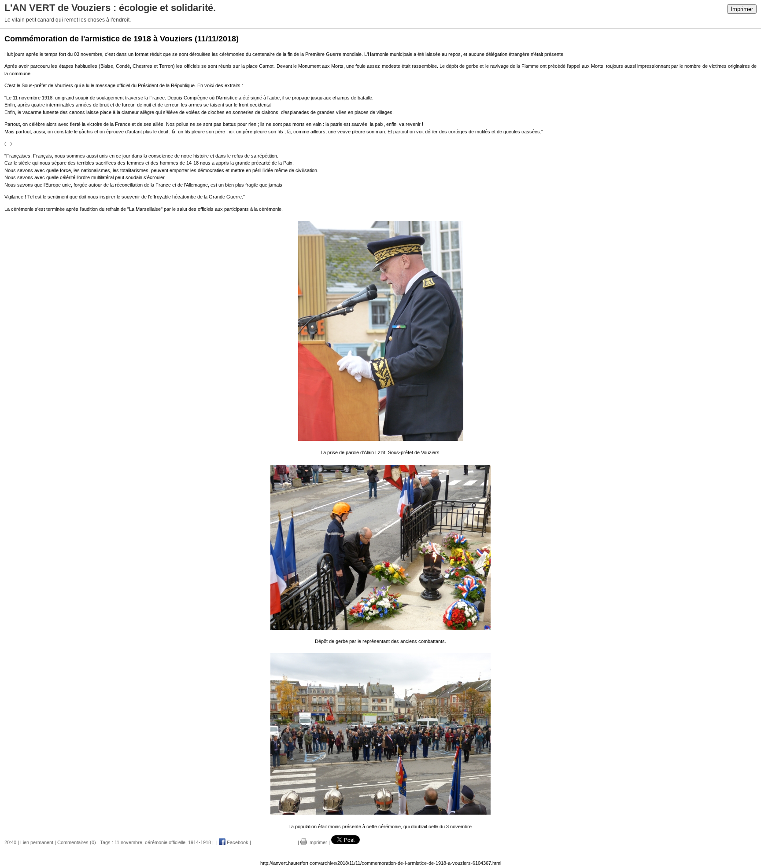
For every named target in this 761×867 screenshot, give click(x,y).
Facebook (236, 842)
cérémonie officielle (165, 842)
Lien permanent (36, 842)
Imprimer (742, 9)
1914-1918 (199, 842)
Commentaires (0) (76, 842)
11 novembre (128, 842)
